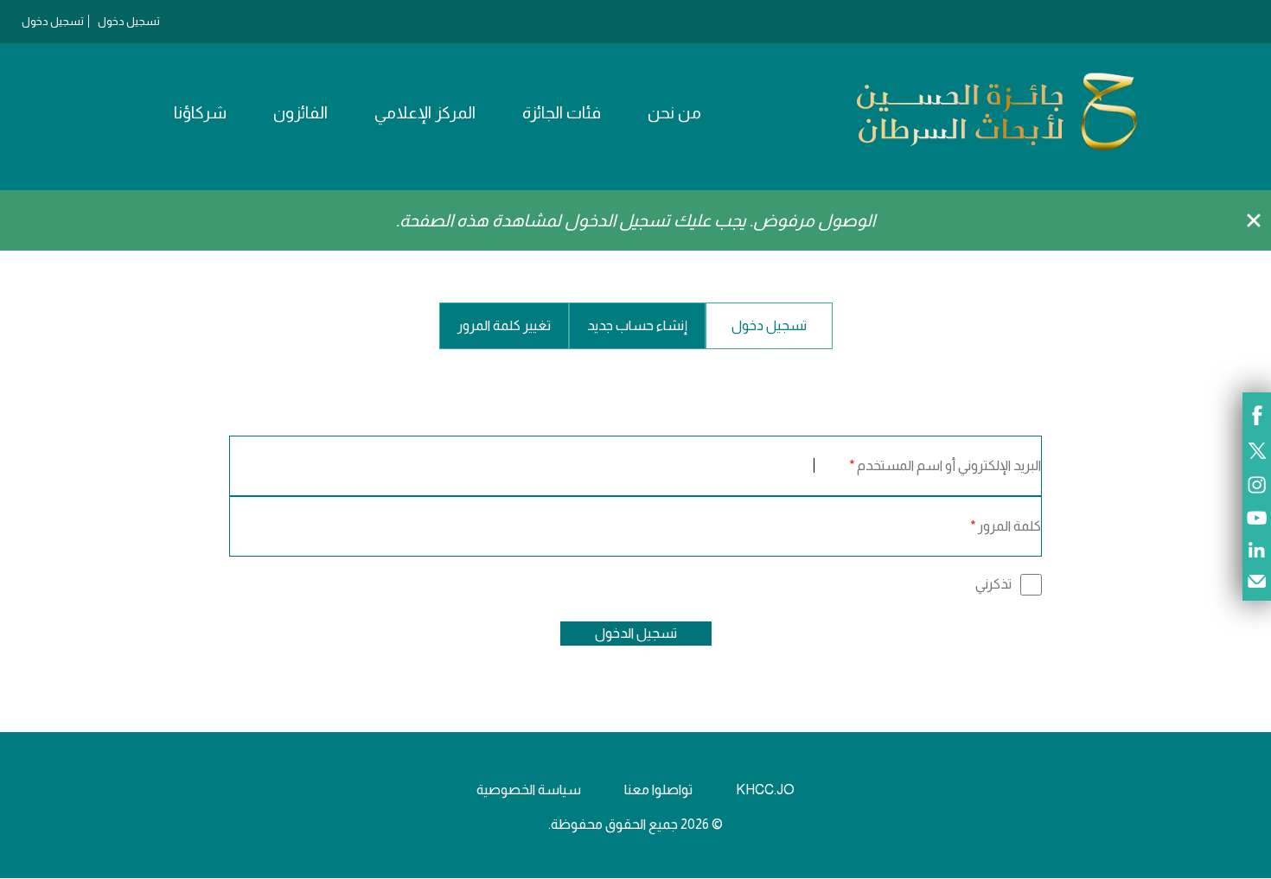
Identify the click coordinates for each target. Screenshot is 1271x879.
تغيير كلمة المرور (504, 325)
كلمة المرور (1009, 526)
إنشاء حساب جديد (637, 325)
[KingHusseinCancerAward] (997, 150)
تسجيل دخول (129, 21)
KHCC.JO (765, 789)
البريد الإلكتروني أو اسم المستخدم (949, 465)
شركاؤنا (200, 113)
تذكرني (993, 583)
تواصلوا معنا (658, 789)
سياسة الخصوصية (528, 789)
